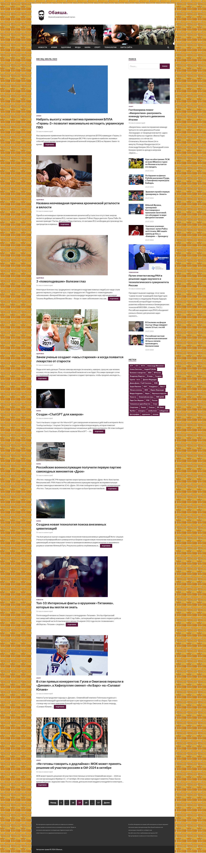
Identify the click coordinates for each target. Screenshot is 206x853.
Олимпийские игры (146, 397)
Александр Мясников (155, 366)
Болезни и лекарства (138, 373)
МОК (146, 390)
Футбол (133, 411)
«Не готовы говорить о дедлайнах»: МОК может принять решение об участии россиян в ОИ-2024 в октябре (78, 766)
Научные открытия (159, 393)
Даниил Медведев (150, 380)
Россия (154, 400)
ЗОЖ (156, 383)
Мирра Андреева (136, 393)
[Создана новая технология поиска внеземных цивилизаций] (80, 509)
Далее (107, 802)
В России (157, 373)
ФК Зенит (160, 407)
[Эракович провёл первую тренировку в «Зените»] (136, 200)
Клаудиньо (153, 386)
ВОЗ (149, 373)
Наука (87, 47)
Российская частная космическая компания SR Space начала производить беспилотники (156, 341)
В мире (150, 376)
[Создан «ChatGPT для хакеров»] (80, 399)
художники (146, 414)
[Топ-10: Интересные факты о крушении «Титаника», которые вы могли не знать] (80, 577)
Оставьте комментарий (44, 131)
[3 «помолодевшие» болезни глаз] (80, 256)
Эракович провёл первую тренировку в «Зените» (157, 192)
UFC (137, 366)
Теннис (143, 407)
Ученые (151, 407)
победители (163, 411)
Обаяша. (58, 12)
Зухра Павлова (135, 386)
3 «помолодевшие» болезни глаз (61, 281)
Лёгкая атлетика (136, 390)
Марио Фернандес (157, 390)
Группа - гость (135, 380)
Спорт (97, 47)
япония (155, 414)
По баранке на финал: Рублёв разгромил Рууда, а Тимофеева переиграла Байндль (157, 179)
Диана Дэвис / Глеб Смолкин (141, 383)
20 (86, 802)
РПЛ (147, 400)
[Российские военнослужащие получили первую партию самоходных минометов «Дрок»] (80, 452)
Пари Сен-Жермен (137, 400)
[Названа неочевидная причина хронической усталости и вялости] (80, 177)
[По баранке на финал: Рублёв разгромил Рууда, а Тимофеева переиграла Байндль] (136, 184)
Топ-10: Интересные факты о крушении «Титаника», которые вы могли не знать (74, 605)
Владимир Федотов (137, 376)
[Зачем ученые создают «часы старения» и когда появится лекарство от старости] (80, 331)
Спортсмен (134, 407)
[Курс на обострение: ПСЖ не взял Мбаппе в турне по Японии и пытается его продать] (136, 167)
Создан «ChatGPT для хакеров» (60, 414)
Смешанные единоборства (140, 404)
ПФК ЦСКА (160, 397)
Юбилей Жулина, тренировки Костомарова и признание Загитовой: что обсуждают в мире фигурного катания (155, 211)
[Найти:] (149, 66)
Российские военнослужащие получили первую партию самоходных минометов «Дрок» (78, 469)
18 (73, 802)
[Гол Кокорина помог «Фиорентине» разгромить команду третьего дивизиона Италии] (149, 104)
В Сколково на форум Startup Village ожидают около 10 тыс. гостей (156, 324)
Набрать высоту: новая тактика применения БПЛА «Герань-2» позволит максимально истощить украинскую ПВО (80, 123)
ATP (131, 366)
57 (98, 802)
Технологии (110, 47)
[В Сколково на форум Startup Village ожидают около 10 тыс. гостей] (136, 331)
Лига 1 (162, 386)
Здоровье (66, 47)
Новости (42, 47)
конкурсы (142, 411)
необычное (152, 411)
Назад (53, 802)
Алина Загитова (136, 369)
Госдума (158, 376)
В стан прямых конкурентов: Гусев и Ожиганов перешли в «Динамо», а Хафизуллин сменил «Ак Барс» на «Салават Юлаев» (80, 685)
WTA (143, 366)
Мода (78, 47)
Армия (54, 47)
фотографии (134, 414)
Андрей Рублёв (150, 369)
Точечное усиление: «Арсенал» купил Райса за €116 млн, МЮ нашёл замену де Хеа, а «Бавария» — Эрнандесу (156, 231)
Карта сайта (126, 47)
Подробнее (49, 144)
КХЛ (145, 386)
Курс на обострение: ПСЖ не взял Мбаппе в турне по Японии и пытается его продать (157, 163)
